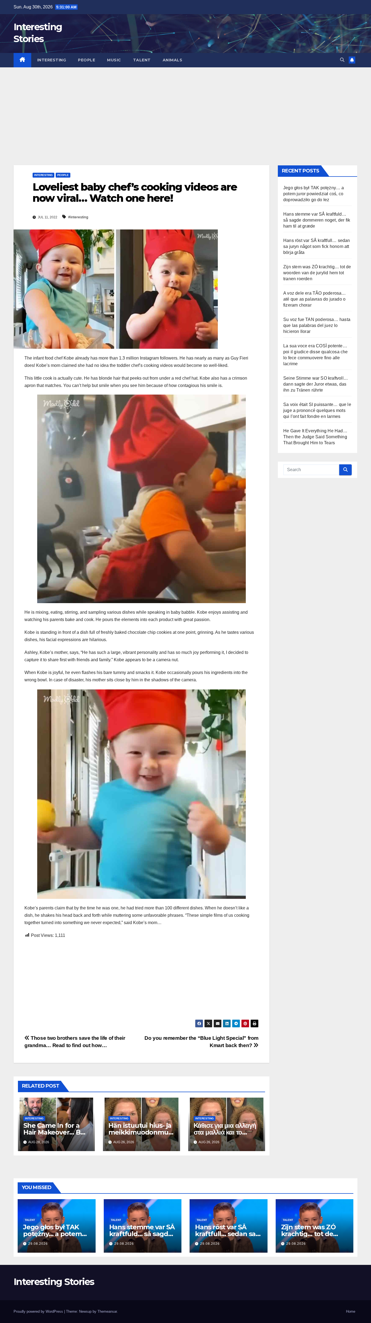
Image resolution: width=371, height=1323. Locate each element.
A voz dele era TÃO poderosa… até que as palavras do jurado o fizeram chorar (314, 299)
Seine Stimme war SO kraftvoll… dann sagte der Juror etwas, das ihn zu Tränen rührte (315, 384)
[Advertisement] (185, 108)
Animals (173, 60)
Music (114, 60)
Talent (142, 60)
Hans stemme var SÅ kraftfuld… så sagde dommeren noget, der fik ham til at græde (316, 220)
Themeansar (107, 1311)
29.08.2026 (38, 1244)
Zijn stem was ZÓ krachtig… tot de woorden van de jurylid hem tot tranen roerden (317, 272)
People (86, 60)
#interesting (78, 217)
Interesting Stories (54, 1281)
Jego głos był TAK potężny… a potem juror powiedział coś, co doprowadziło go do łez (313, 193)
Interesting (51, 60)
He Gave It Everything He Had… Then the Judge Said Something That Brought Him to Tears (315, 437)
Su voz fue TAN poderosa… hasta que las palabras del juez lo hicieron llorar (316, 325)
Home (350, 1311)
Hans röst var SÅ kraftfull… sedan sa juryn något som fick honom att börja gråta (316, 246)
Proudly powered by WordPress (39, 1311)
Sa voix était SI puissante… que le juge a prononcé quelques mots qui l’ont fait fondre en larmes (317, 410)
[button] (342, 60)
